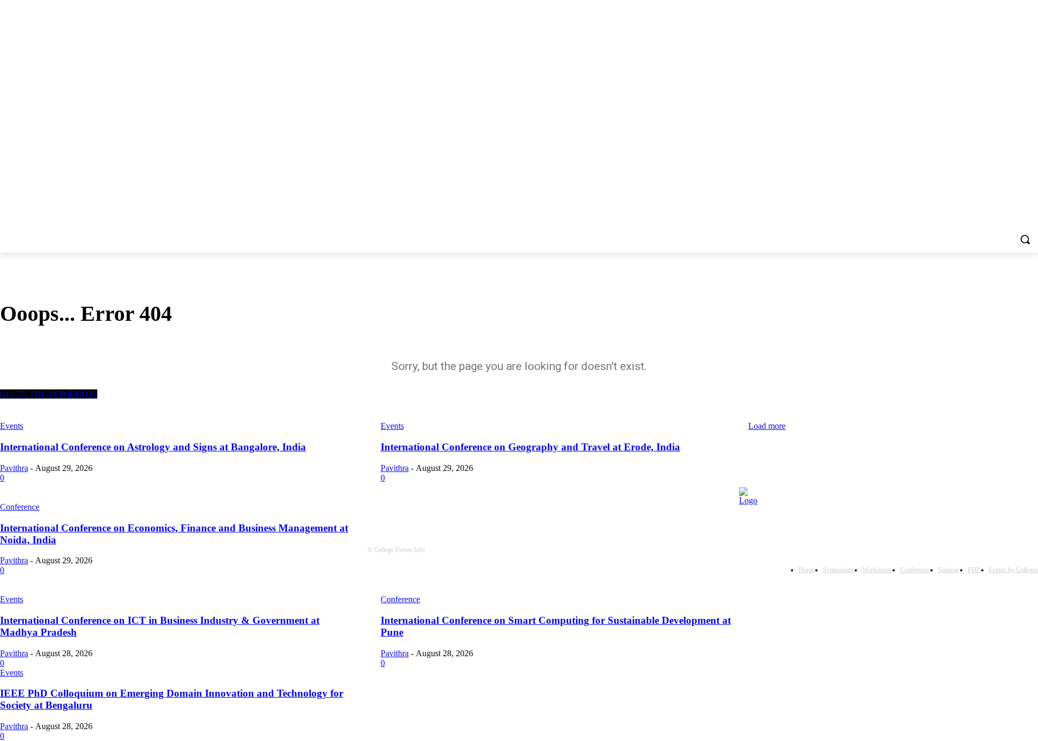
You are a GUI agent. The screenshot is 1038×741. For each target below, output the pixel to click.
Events (11, 599)
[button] (1025, 239)
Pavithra (14, 653)
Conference (400, 599)
